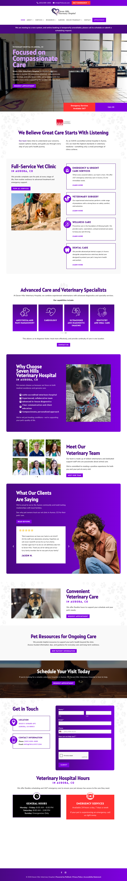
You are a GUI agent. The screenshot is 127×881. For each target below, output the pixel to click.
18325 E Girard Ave (27, 724)
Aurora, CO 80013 (27, 727)
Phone (61, 728)
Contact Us (63, 345)
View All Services (21, 189)
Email (61, 720)
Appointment (99, 20)
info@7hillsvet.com (62, 3)
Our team (23, 141)
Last (87, 716)
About (29, 20)
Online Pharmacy (73, 20)
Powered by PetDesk (63, 877)
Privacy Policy (77, 877)
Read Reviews (24, 522)
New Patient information (63, 651)
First (60, 716)
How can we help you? (67, 736)
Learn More (78, 185)
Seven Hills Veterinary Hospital (26, 71)
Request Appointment (24, 86)
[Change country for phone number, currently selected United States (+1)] (61, 731)
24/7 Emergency (80, 3)
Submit (64, 765)
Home (23, 20)
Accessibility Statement (92, 877)
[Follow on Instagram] (65, 872)
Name (61, 710)
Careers (61, 20)
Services (38, 20)
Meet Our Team (74, 475)
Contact (87, 20)
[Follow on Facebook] (61, 872)
